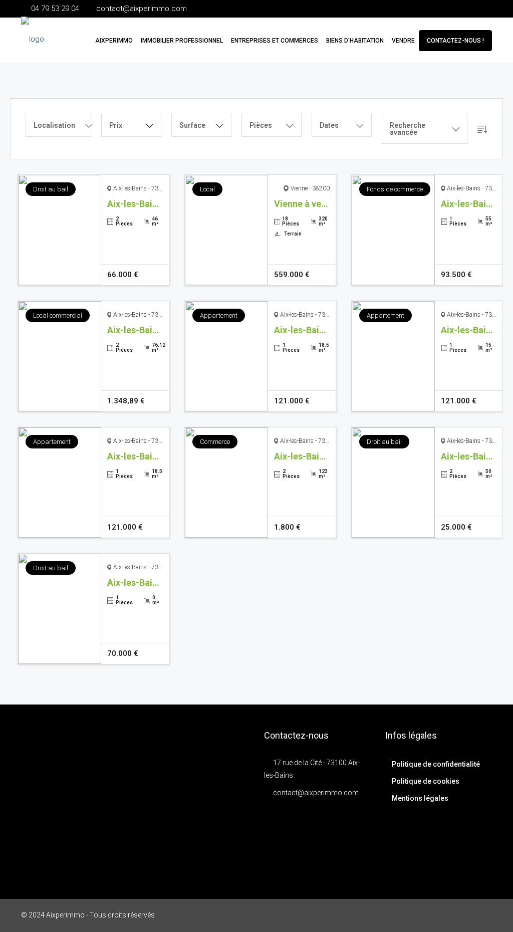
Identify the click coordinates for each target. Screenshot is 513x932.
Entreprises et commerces (274, 40)
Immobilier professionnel (182, 40)
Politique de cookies (425, 781)
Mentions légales (420, 798)
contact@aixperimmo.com (316, 793)
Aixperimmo (114, 40)
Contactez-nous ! (455, 40)
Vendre (403, 40)
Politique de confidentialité (436, 764)
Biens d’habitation (355, 40)
